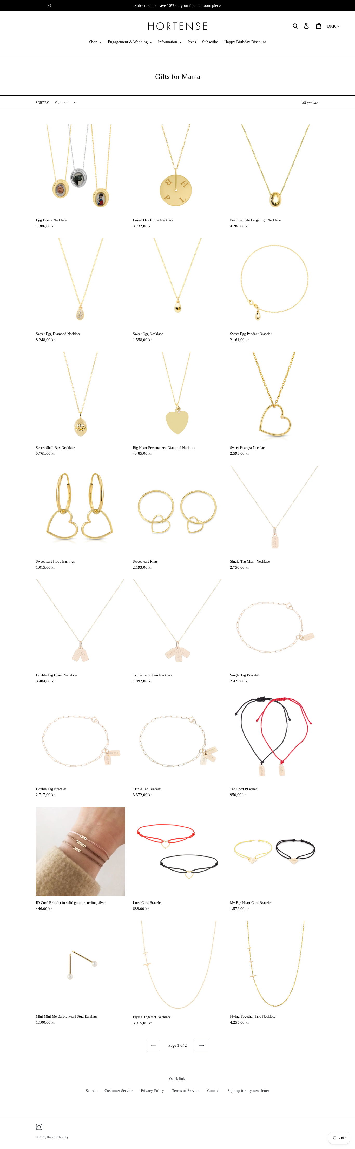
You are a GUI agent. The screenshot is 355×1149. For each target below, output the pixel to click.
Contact (213, 1091)
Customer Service (118, 1091)
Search (91, 1091)
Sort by (42, 103)
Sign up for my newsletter (248, 1091)
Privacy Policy (152, 1091)
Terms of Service (185, 1091)
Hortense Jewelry (57, 1137)
